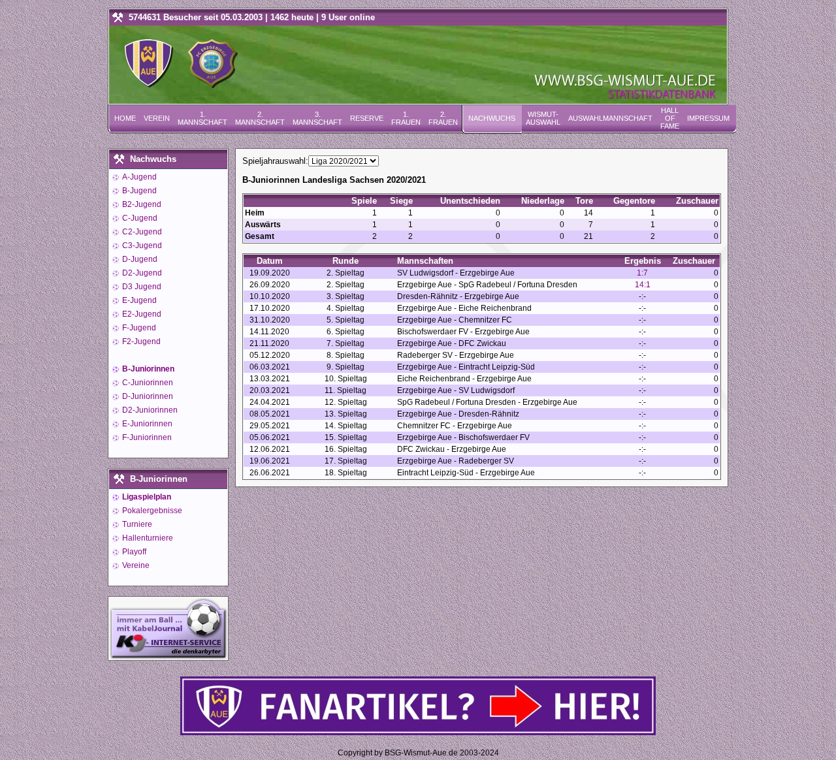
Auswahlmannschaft (610, 118)
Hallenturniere (146, 538)
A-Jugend (138, 177)
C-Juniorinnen (146, 382)
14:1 (643, 284)
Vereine (135, 565)
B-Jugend (138, 190)
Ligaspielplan (145, 496)
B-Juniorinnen (147, 368)
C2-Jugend (141, 231)
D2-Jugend (141, 272)
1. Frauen (406, 118)
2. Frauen (443, 118)
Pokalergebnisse (151, 510)
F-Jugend (138, 327)
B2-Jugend (140, 204)
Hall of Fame (669, 118)
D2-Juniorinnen (149, 410)
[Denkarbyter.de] (168, 656)
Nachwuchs (491, 118)
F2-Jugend (140, 341)
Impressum (708, 118)
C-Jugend (138, 218)
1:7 (642, 272)
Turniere (136, 524)
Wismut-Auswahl (543, 118)
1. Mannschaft (202, 118)
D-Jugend (138, 259)
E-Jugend (138, 300)
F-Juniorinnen (146, 437)
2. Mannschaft (260, 118)
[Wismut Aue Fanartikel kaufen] (418, 732)
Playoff (133, 551)
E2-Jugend (140, 314)
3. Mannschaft (317, 118)
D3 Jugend (140, 286)
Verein (157, 118)
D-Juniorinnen (146, 396)
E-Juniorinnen (146, 423)
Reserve (366, 118)
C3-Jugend (141, 245)
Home (125, 118)
